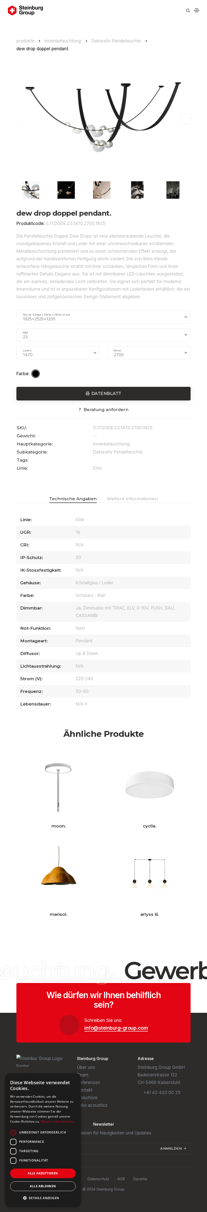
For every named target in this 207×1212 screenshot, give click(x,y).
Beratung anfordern (106, 409)
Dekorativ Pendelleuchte (116, 40)
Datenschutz (98, 1178)
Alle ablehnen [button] (43, 1186)
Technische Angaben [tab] (73, 498)
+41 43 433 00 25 (161, 1092)
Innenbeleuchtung (63, 40)
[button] (186, 119)
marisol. (59, 914)
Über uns (86, 1067)
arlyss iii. (149, 914)
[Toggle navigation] (196, 10)
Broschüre (87, 1097)
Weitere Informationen (57, 1121)
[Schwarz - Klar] (36, 373)
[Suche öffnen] (188, 10)
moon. (58, 825)
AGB (121, 1178)
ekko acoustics (92, 1105)
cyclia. (150, 825)
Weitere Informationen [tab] (132, 498)
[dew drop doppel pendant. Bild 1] (103, 118)
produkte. (25, 40)
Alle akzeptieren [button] (43, 1173)
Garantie (140, 1178)
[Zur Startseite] (25, 10)
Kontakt (84, 1090)
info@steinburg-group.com (116, 1028)
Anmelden (171, 1148)
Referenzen (88, 1082)
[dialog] (43, 1140)
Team (82, 1074)
